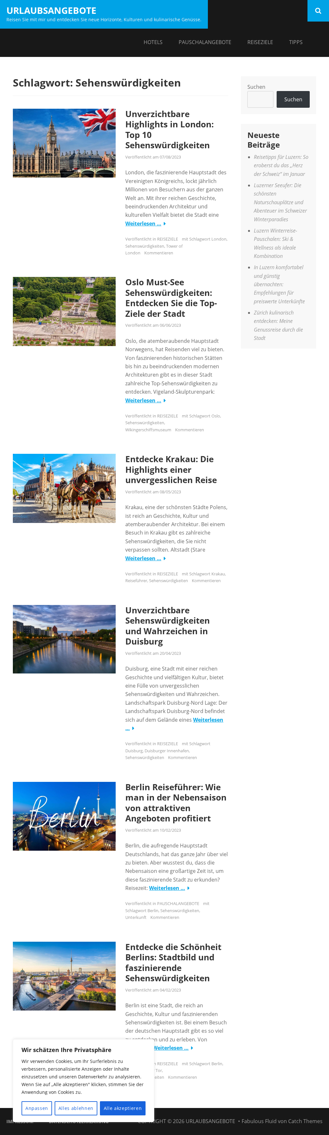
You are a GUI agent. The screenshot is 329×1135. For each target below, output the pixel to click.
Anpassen (36, 1108)
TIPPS (296, 42)
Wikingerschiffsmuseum (148, 430)
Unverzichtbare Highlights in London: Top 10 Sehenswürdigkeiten (169, 129)
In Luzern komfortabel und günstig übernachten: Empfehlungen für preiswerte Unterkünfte (279, 284)
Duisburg (134, 751)
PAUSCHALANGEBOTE (205, 42)
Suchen (256, 86)
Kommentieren (158, 253)
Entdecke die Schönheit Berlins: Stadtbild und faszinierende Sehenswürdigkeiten (173, 962)
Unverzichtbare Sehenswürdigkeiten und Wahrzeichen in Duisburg (167, 625)
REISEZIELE (260, 42)
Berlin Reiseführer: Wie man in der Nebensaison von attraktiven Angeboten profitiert (176, 802)
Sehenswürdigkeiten (144, 246)
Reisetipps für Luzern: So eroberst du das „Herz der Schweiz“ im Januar (281, 165)
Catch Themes (305, 1121)
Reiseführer (136, 580)
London (219, 239)
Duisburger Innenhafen (167, 751)
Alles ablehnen (75, 1108)
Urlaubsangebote (51, 10)
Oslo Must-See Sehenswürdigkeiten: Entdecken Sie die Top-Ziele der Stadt (171, 297)
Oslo (215, 416)
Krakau (218, 574)
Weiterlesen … (143, 223)
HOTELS (153, 42)
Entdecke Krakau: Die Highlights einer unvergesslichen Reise (171, 469)
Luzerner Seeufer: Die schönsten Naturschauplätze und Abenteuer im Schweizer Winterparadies (280, 202)
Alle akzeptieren (123, 1108)
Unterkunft (136, 917)
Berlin (152, 910)
